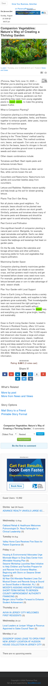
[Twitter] (24, 379)
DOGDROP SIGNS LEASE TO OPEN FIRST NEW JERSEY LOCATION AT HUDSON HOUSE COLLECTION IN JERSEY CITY (24, 641)
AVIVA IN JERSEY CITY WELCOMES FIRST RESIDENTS (21, 614)
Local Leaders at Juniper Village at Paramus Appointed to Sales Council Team (23, 627)
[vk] (30, 379)
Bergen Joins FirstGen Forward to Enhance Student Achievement (23, 601)
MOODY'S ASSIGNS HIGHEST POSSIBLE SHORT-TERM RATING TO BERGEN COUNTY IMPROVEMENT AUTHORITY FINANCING (23, 592)
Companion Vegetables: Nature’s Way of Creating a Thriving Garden (20, 31)
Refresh (40, 434)
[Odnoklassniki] (36, 374)
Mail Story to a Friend (13, 410)
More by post (8, 392)
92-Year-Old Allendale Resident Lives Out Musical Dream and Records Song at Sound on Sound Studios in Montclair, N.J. (23, 581)
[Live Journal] (24, 374)
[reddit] (17, 379)
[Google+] (11, 374)
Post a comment (24, 439)
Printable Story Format (14, 414)
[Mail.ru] (30, 374)
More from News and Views (17, 396)
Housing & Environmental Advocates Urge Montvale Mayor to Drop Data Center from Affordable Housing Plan (23, 557)
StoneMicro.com (34, 683)
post (4, 68)
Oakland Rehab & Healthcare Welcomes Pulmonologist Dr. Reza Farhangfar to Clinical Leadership (22, 528)
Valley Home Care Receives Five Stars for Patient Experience (22, 543)
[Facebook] (4, 374)
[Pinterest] (43, 374)
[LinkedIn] (17, 374)
